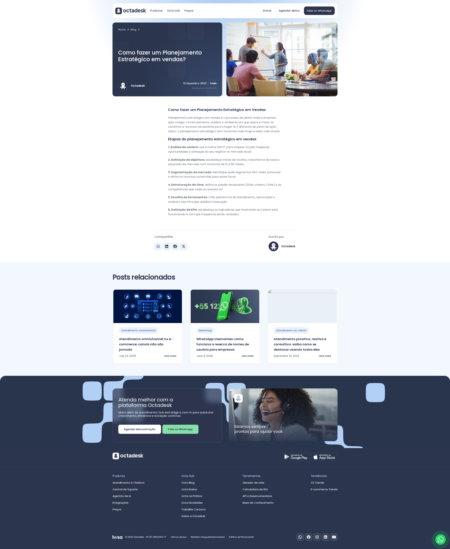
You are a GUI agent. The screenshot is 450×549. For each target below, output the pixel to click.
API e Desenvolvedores (257, 496)
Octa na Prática (191, 496)
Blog (133, 29)
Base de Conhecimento (258, 503)
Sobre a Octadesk (193, 516)
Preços (189, 10)
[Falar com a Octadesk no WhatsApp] (440, 539)
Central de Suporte (125, 489)
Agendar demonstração (139, 429)
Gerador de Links (253, 482)
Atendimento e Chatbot (128, 482)
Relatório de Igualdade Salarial (208, 536)
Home (122, 29)
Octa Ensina (189, 489)
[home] (130, 11)
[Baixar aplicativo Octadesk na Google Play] (296, 457)
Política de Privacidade (241, 536)
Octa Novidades (192, 503)
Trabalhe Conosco (193, 509)
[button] (156, 10)
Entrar (267, 10)
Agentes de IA (121, 496)
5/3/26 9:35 (211, 88)
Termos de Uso (179, 536)
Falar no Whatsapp (180, 429)
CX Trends (317, 482)
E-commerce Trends (324, 489)
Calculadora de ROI (255, 489)
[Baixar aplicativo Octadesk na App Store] (324, 457)
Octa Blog (187, 482)
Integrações (120, 503)
